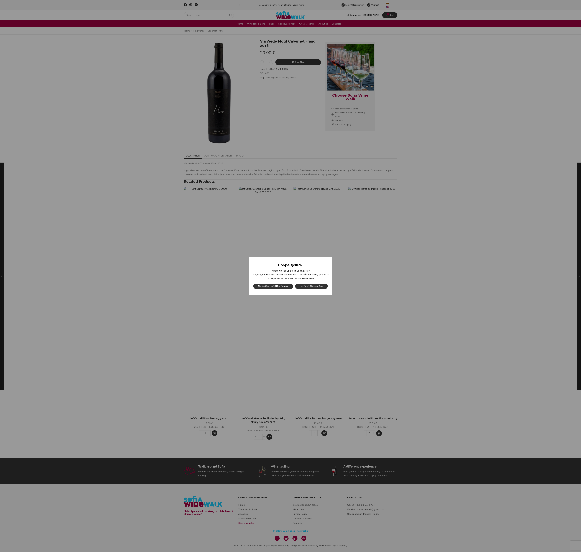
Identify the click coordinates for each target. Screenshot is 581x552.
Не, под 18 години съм (311, 286)
